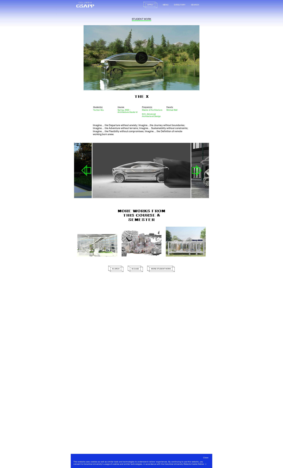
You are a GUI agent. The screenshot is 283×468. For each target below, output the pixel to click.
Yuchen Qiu (98, 110)
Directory (179, 5)
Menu (166, 5)
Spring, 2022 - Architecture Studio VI (128, 111)
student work (141, 19)
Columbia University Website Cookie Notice (184, 464)
